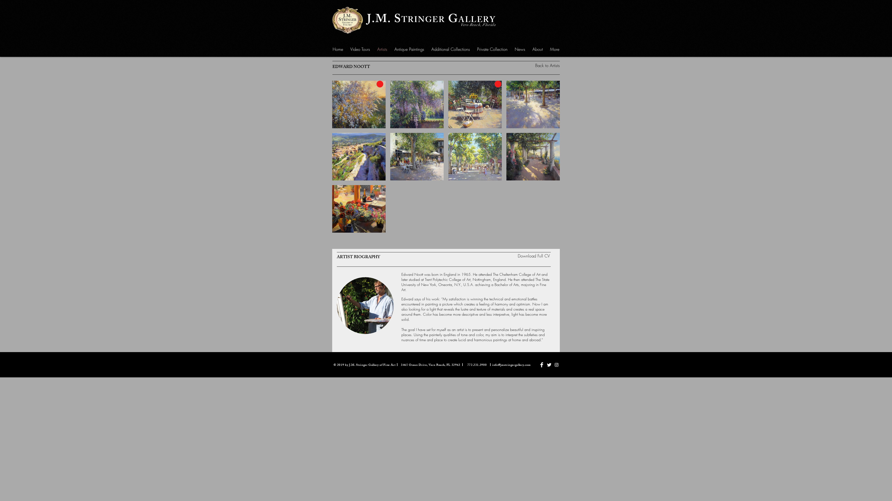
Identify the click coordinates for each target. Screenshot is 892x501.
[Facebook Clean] (541, 364)
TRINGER (423, 21)
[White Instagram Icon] (556, 364)
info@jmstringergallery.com (511, 365)
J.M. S (384, 20)
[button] (409, 49)
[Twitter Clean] (549, 364)
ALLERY (477, 21)
